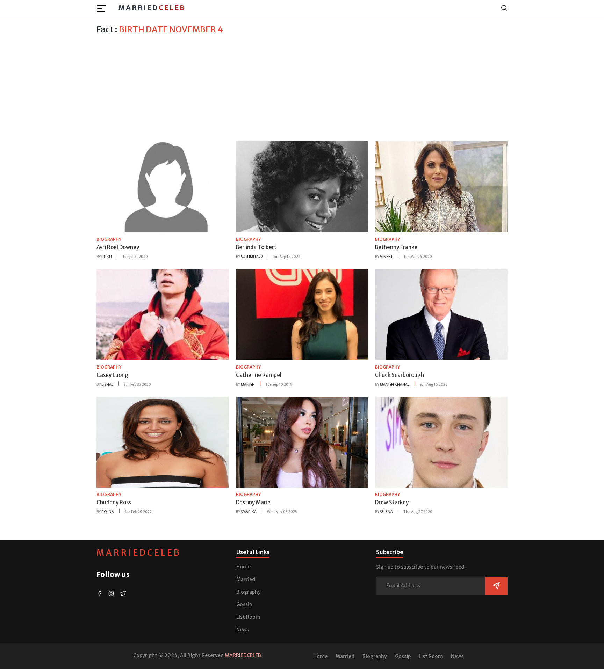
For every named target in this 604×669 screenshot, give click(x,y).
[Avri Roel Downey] (162, 186)
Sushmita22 (252, 256)
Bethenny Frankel (397, 247)
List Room (248, 617)
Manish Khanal (394, 384)
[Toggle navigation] (103, 8)
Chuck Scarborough (399, 375)
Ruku (106, 256)
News (242, 629)
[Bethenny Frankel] (441, 186)
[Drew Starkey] (441, 441)
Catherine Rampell (259, 375)
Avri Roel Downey (117, 247)
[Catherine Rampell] (302, 314)
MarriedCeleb (138, 552)
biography (108, 239)
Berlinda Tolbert (256, 247)
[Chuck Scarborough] (441, 314)
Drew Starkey (392, 502)
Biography (248, 592)
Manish (248, 384)
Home (243, 567)
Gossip (244, 604)
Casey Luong (112, 375)
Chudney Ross (113, 502)
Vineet (386, 256)
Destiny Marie (253, 502)
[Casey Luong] (162, 314)
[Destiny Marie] (302, 441)
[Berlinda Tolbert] (302, 186)
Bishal (107, 384)
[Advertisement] (302, 87)
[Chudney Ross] (162, 441)
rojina (107, 512)
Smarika (249, 512)
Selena (386, 512)
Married (152, 7)
